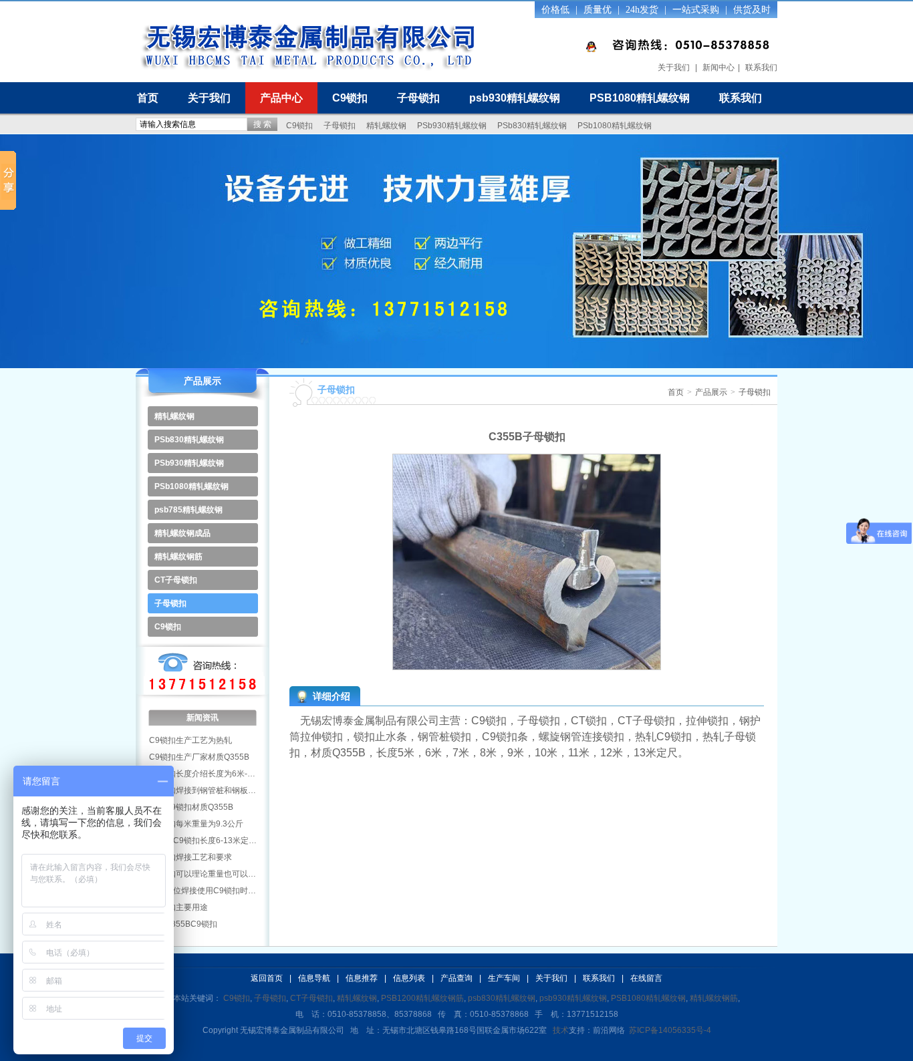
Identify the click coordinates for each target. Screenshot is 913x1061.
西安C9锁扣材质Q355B (191, 807)
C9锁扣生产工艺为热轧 (190, 740)
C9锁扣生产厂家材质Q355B (199, 757)
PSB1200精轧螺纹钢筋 (422, 998)
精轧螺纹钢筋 (178, 556)
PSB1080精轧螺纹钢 (640, 98)
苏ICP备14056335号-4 (670, 1030)
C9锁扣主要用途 (178, 907)
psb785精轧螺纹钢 (188, 509)
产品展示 (711, 392)
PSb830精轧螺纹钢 (532, 125)
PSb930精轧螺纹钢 (452, 125)
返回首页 (267, 978)
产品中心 (281, 98)
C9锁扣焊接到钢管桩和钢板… (202, 790)
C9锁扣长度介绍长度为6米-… (202, 773)
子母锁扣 (418, 98)
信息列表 (409, 978)
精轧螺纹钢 (386, 125)
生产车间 (504, 978)
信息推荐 (362, 978)
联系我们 (761, 67)
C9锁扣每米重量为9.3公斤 (196, 823)
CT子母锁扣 (175, 580)
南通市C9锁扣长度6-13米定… (203, 840)
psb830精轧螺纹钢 (501, 998)
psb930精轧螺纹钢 (514, 98)
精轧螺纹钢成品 (182, 533)
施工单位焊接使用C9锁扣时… (202, 890)
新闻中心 (718, 67)
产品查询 (456, 978)
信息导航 (314, 978)
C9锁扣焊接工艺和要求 (190, 857)
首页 (147, 98)
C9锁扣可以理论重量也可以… (202, 874)
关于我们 (674, 67)
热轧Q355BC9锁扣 (183, 924)
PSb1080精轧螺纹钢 (614, 125)
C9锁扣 (350, 98)
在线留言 (646, 978)
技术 (561, 1030)
